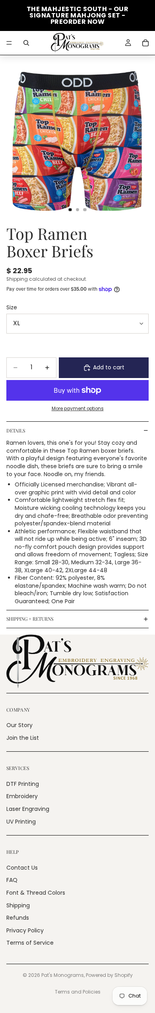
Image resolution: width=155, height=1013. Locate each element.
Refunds (17, 918)
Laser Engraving (27, 809)
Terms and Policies (78, 991)
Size (11, 307)
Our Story (19, 725)
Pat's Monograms (62, 975)
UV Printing (21, 822)
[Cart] (145, 43)
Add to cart (108, 367)
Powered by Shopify (109, 975)
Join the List (22, 738)
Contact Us (22, 868)
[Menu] (9, 43)
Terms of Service (30, 943)
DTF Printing (22, 784)
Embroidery (22, 797)
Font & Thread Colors (35, 893)
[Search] (26, 43)
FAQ (11, 880)
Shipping (18, 905)
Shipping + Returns (29, 619)
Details (15, 430)
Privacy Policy (25, 930)
